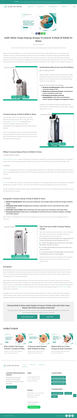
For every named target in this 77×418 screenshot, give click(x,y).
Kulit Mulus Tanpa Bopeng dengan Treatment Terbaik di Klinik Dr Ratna (48, 47)
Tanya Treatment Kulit (27, 316)
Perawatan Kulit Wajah (58, 377)
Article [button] (64, 6)
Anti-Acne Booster (57, 393)
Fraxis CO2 (6, 182)
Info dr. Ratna (14, 47)
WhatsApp (19, 287)
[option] (15, 344)
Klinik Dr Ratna (15, 121)
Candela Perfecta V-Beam (10, 159)
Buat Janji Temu (11, 387)
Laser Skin (68, 393)
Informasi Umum (23, 47)
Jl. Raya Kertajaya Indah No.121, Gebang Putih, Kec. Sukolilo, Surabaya (34, 378)
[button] (74, 6)
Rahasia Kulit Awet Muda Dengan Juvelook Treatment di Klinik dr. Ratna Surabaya (61, 347)
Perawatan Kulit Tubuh (58, 380)
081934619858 (34, 402)
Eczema (54, 396)
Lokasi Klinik (49, 316)
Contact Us (41, 6)
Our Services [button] (53, 6)
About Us (30, 6)
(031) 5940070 (32, 404)
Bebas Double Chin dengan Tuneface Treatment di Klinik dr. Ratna (14, 347)
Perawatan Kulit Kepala (58, 383)
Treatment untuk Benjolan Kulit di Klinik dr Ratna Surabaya (37, 347)
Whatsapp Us (34, 407)
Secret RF (6, 170)
